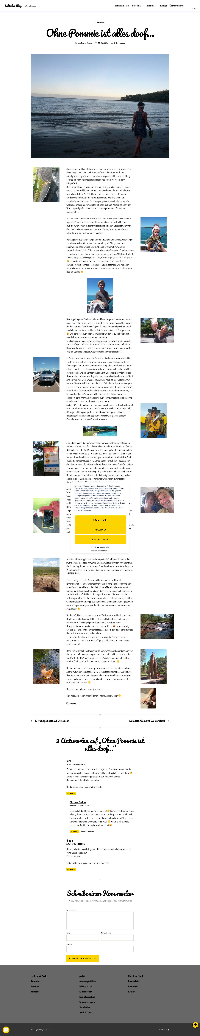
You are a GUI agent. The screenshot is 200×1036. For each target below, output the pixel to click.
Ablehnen (100, 530)
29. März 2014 (103, 43)
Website (69, 944)
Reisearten (136, 6)
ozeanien (73, 703)
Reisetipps (163, 6)
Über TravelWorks (176, 6)
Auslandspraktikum (87, 981)
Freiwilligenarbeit (87, 996)
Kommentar (70, 910)
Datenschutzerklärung (103, 550)
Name (68, 933)
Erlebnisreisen (85, 991)
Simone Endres (86, 43)
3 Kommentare (119, 43)
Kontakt (131, 991)
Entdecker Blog (13, 5)
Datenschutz (133, 981)
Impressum (133, 986)
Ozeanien (100, 22)
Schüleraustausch (87, 1001)
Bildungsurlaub (85, 986)
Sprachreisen (85, 1007)
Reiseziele (150, 6)
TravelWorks (46, 1030)
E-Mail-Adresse (106, 933)
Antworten (71, 793)
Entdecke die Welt (122, 6)
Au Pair (82, 975)
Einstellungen (101, 539)
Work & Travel (85, 1012)
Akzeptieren (100, 520)
